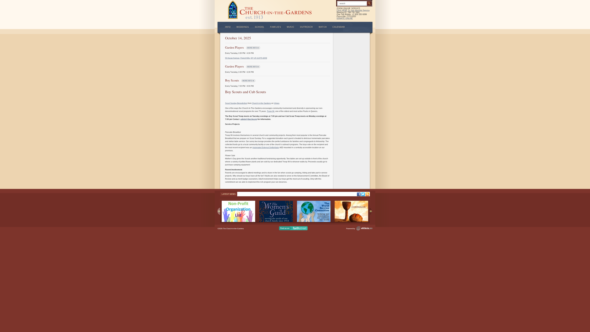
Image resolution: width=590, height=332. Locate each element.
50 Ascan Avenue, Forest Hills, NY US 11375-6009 (246, 58)
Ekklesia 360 (364, 228)
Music (290, 27)
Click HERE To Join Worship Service (353, 10)
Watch (323, 27)
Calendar (338, 27)
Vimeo (276, 103)
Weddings (242, 27)
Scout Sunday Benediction (236, 103)
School (259, 27)
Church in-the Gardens (261, 103)
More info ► (253, 48)
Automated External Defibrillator (265, 147)
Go (369, 3)
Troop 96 (270, 111)
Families (275, 27)
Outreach (306, 27)
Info (228, 27)
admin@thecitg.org (248, 119)
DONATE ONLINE (345, 18)
